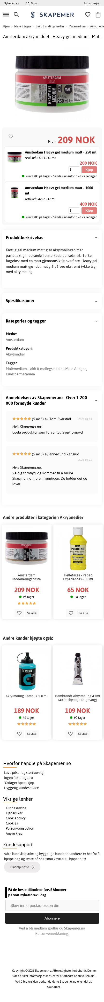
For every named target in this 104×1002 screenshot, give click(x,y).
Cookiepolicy (16, 818)
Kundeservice (16, 808)
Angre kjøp (14, 833)
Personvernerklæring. (52, 933)
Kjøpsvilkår (14, 813)
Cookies (12, 823)
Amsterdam (15, 339)
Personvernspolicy (20, 828)
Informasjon (92, 3)
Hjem (6, 26)
